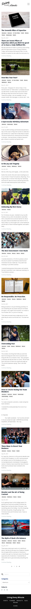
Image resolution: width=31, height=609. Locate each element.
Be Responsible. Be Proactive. (13, 297)
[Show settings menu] (25, 488)
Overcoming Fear (8, 344)
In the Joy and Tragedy (10, 164)
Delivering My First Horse (11, 207)
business (9, 80)
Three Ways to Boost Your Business (11, 447)
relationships (9, 35)
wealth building (5, 396)
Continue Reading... (6, 56)
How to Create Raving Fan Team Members (14, 391)
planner (3, 35)
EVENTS (5, 600)
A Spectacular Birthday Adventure (15, 122)
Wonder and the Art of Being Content (12, 493)
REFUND (15, 602)
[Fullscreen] (28, 488)
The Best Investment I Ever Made (14, 251)
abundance (4, 33)
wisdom (15, 124)
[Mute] (22, 488)
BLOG (26, 600)
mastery (26, 33)
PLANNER (12, 600)
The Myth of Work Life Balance (13, 538)
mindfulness (4, 82)
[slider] (14, 488)
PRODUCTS (20, 600)
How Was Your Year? (9, 78)
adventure (10, 33)
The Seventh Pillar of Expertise (13, 30)
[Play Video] (2, 488)
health (22, 33)
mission (9, 82)
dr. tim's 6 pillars (16, 33)
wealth (14, 35)
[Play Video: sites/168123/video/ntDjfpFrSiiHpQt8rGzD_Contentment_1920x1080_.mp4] (15, 480)
